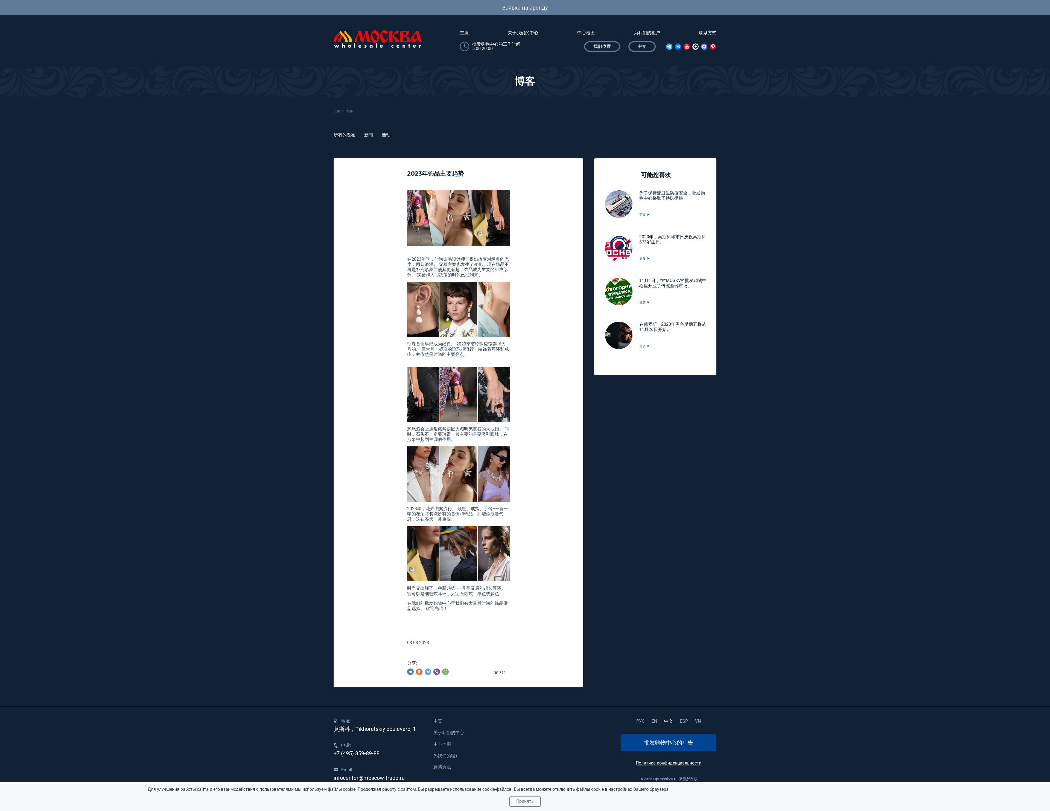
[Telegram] (428, 671)
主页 (464, 32)
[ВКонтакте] (410, 671)
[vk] (678, 46)
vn (698, 721)
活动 (386, 135)
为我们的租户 (647, 32)
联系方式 (707, 32)
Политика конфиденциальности (668, 763)
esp (684, 721)
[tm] (669, 46)
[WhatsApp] (445, 671)
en (654, 721)
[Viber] (436, 671)
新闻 (368, 135)
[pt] (713, 46)
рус (640, 721)
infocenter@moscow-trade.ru (369, 778)
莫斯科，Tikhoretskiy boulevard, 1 (375, 729)
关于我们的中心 (523, 32)
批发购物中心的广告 (668, 742)
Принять (525, 801)
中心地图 (586, 32)
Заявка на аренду (525, 7)
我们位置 (602, 46)
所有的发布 (344, 135)
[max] (704, 46)
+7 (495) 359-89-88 (357, 753)
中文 (668, 721)
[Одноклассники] (419, 671)
